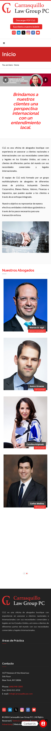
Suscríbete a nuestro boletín (26, 26)
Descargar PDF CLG (25, 20)
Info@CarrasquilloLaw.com (21, 693)
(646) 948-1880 (16, 686)
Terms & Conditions (21, 720)
